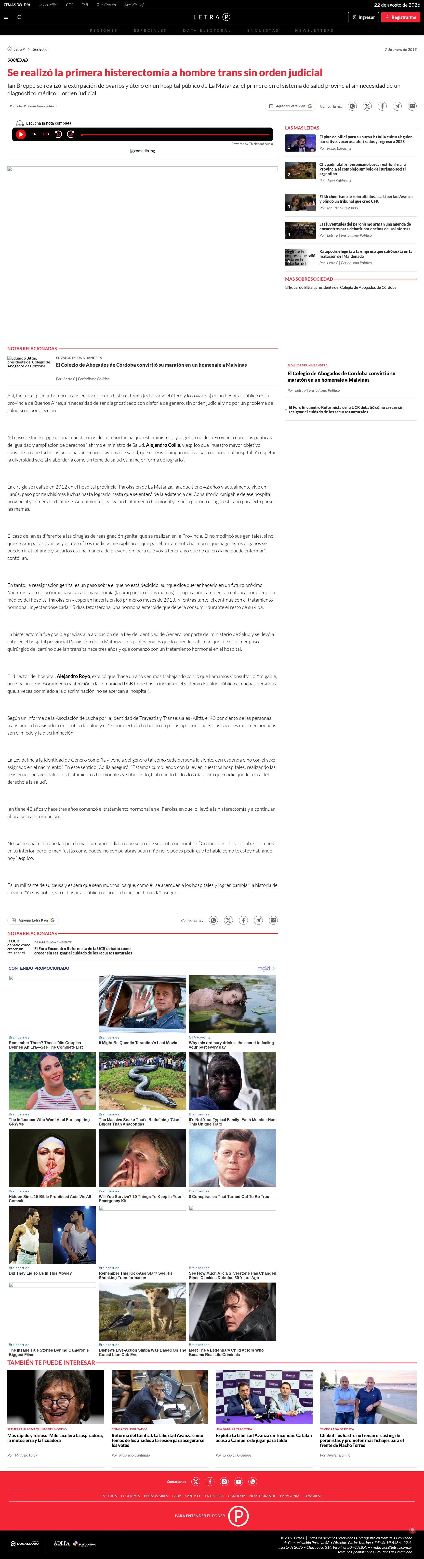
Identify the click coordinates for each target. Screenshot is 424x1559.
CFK (69, 4)
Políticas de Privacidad (394, 1551)
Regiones (104, 30)
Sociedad (40, 49)
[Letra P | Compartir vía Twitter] (367, 106)
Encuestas (263, 30)
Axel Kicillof (134, 4)
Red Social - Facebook (210, 1481)
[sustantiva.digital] (84, 1544)
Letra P (19, 49)
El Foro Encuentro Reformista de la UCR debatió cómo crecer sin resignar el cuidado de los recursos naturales (346, 409)
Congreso (313, 1496)
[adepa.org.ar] (62, 1544)
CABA (176, 1496)
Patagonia (290, 1496)
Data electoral (207, 30)
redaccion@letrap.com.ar (392, 1547)
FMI (84, 4)
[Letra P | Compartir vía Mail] (412, 106)
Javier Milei (48, 4)
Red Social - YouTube (238, 1481)
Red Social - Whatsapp (253, 1481)
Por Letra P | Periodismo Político (33, 106)
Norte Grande (262, 1496)
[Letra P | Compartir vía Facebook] (382, 106)
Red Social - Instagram (224, 1481)
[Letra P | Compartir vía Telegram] (397, 106)
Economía (130, 1496)
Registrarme (404, 17)
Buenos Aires (156, 1496)
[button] (142, 256)
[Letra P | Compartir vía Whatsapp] (352, 106)
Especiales (150, 30)
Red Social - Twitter (196, 1481)
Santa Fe (193, 1496)
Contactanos (176, 1481)
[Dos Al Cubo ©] (25, 1544)
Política (109, 1496)
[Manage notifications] (412, 1530)
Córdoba (236, 1496)
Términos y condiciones (355, 1551)
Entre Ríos (214, 1496)
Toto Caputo (106, 4)
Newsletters (314, 30)
